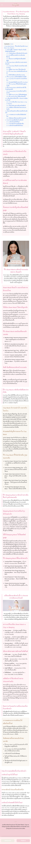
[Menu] (2, 5)
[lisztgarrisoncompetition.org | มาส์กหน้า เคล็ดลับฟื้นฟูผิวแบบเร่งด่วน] (15, 4)
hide (12, 44)
